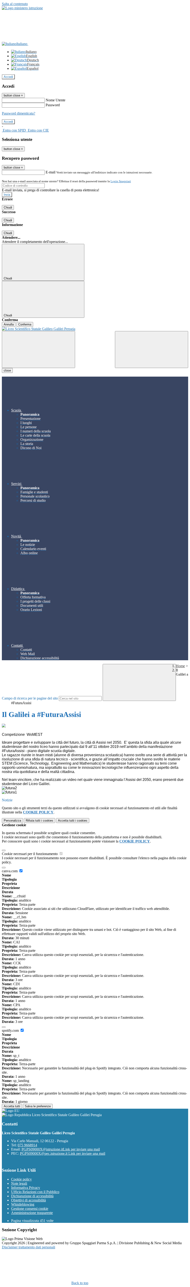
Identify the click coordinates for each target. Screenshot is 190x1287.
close (7, 370)
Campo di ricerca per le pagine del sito (30, 698)
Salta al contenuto (15, 4)
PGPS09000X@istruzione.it (61, 1149)
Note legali (19, 1183)
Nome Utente (55, 100)
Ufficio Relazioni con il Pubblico (35, 1192)
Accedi (8, 77)
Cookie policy (21, 1179)
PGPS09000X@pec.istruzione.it (62, 1153)
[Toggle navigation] (38, 349)
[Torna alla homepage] (95, 329)
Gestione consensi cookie (29, 1209)
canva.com (10, 871)
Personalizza (12, 820)
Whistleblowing (22, 1204)
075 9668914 (27, 1145)
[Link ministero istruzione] (22, 8)
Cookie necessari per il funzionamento (30, 854)
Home (180, 666)
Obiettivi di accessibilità (28, 1200)
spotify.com (11, 1030)
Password (53, 105)
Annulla (9, 324)
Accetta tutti (72, 820)
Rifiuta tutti (39, 820)
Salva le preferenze (38, 1106)
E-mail (50, 172)
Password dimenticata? (18, 113)
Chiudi (8, 207)
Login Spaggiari (121, 181)
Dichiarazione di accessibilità (32, 1196)
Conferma (24, 324)
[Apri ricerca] (151, 349)
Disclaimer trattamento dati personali (28, 1247)
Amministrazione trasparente (32, 1213)
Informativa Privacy (25, 1188)
